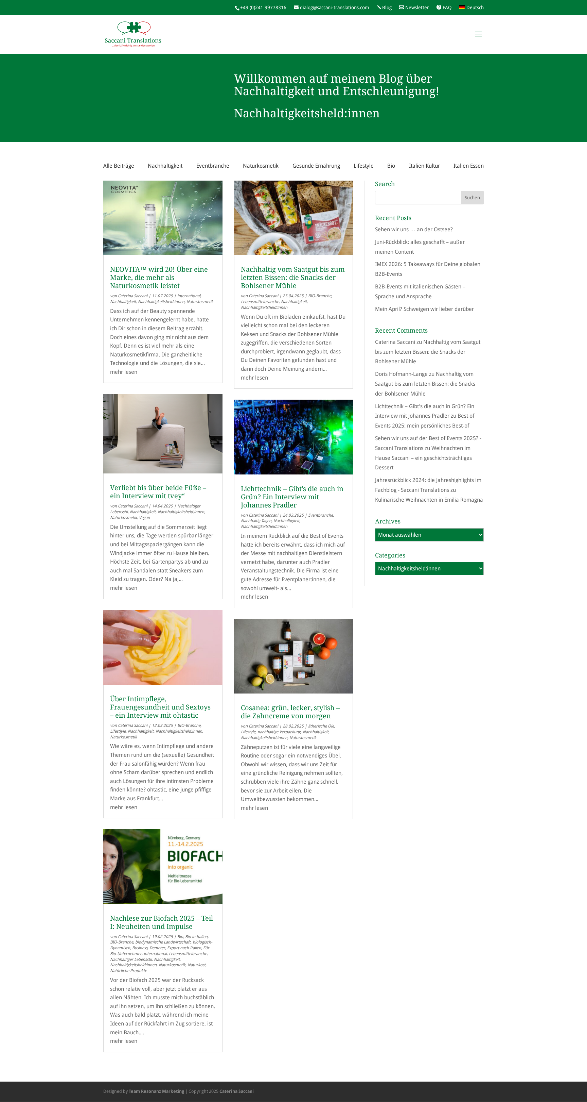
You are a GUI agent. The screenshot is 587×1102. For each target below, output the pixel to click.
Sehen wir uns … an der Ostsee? (414, 229)
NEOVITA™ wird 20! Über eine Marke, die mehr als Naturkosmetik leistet (159, 277)
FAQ (447, 7)
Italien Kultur (424, 166)
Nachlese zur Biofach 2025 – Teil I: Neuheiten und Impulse (161, 922)
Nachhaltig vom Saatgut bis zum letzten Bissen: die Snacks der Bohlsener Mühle (293, 277)
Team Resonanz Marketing (156, 1091)
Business (139, 948)
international (188, 296)
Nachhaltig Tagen (256, 520)
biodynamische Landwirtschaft (163, 942)
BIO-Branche (188, 725)
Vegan (144, 517)
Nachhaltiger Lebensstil (131, 959)
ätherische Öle (321, 726)
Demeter (157, 948)
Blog (387, 7)
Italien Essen (468, 166)
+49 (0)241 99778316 (263, 7)
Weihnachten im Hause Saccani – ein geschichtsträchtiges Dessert (423, 458)
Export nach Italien (184, 948)
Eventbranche (212, 166)
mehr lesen (123, 372)
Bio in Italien (196, 936)
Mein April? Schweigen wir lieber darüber (424, 309)
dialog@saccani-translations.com (334, 7)
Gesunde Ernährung (316, 166)
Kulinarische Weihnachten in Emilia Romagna (429, 500)
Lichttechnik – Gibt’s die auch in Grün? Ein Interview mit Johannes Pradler (292, 497)
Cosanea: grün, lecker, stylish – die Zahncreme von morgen (290, 712)
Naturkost (197, 965)
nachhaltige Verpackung (279, 732)
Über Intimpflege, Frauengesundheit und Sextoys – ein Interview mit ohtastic (160, 707)
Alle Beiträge (118, 166)
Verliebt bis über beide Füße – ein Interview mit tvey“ (158, 492)
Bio (391, 166)
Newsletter (417, 7)
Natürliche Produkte (128, 970)
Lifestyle (364, 166)
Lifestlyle (118, 731)
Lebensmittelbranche (188, 953)
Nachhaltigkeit (165, 166)
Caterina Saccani (132, 296)
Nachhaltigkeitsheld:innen (161, 301)
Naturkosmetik (261, 166)
